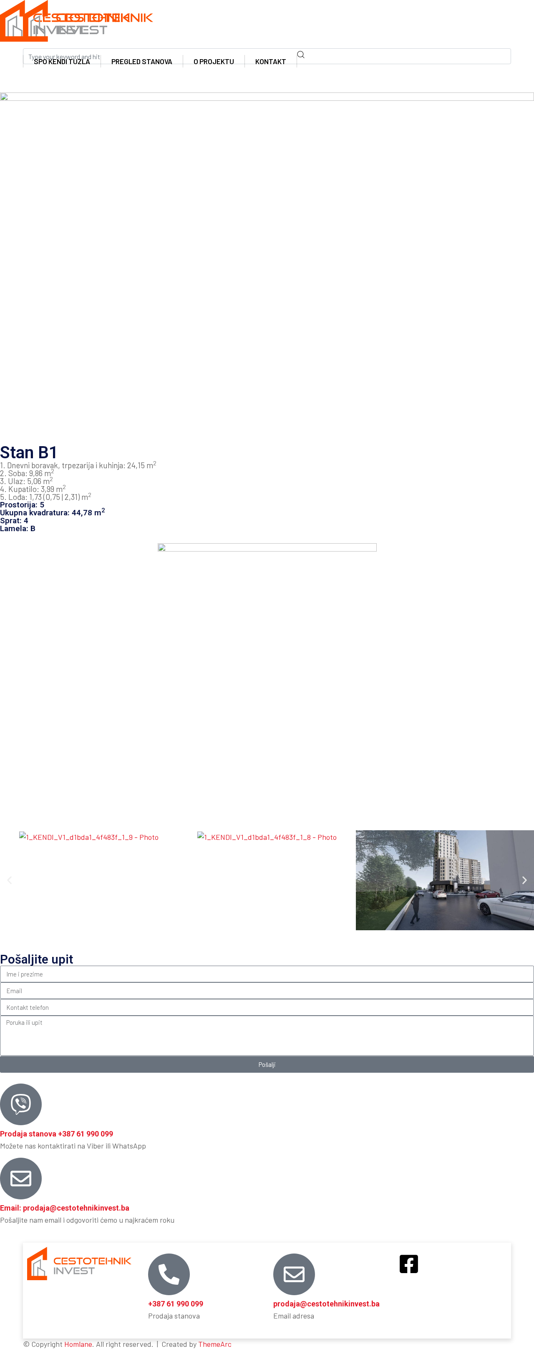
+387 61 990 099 (175, 1303)
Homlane (78, 1344)
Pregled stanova (141, 61)
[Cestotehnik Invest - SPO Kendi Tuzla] (88, 20)
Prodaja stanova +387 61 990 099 (56, 1133)
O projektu (214, 61)
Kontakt (270, 61)
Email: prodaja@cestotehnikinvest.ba (64, 1208)
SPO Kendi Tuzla (62, 61)
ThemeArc (215, 1344)
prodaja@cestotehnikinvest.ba (326, 1303)
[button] (9, 880)
